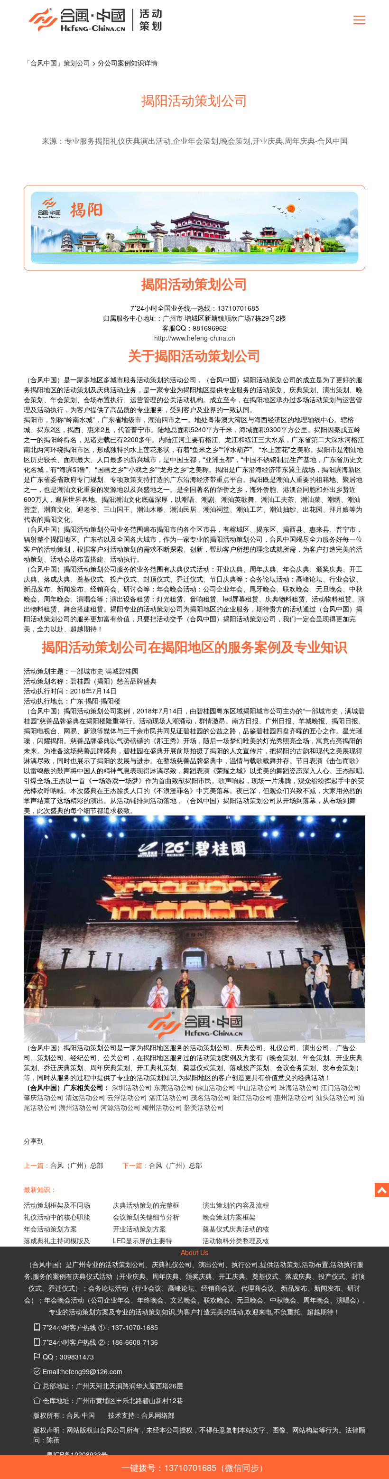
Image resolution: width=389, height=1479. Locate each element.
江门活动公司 (341, 1087)
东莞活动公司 (174, 1087)
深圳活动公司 (132, 1087)
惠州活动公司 (294, 1097)
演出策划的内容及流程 (236, 1205)
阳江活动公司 (252, 1097)
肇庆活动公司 (44, 1097)
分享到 (34, 1141)
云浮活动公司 (127, 1097)
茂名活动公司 (211, 1097)
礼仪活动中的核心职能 (57, 1216)
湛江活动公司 (169, 1097)
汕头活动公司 (336, 1097)
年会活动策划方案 (50, 1228)
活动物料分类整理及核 (236, 1240)
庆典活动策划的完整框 (146, 1205)
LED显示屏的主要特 (142, 1240)
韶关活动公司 (204, 1107)
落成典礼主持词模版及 (57, 1240)
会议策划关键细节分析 (146, 1216)
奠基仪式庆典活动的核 (236, 1228)
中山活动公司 (257, 1087)
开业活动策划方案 (139, 1228)
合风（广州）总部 (76, 1165)
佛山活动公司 (215, 1087)
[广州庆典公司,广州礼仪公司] (95, 19)
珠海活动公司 (299, 1087)
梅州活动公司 (162, 1107)
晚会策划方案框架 (229, 1216)
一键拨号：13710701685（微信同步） (194, 1467)
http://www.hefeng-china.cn (194, 337)
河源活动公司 (120, 1107)
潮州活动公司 (79, 1107)
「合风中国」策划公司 (57, 62)
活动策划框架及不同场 (57, 1205)
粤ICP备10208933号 (77, 1454)
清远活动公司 (85, 1097)
